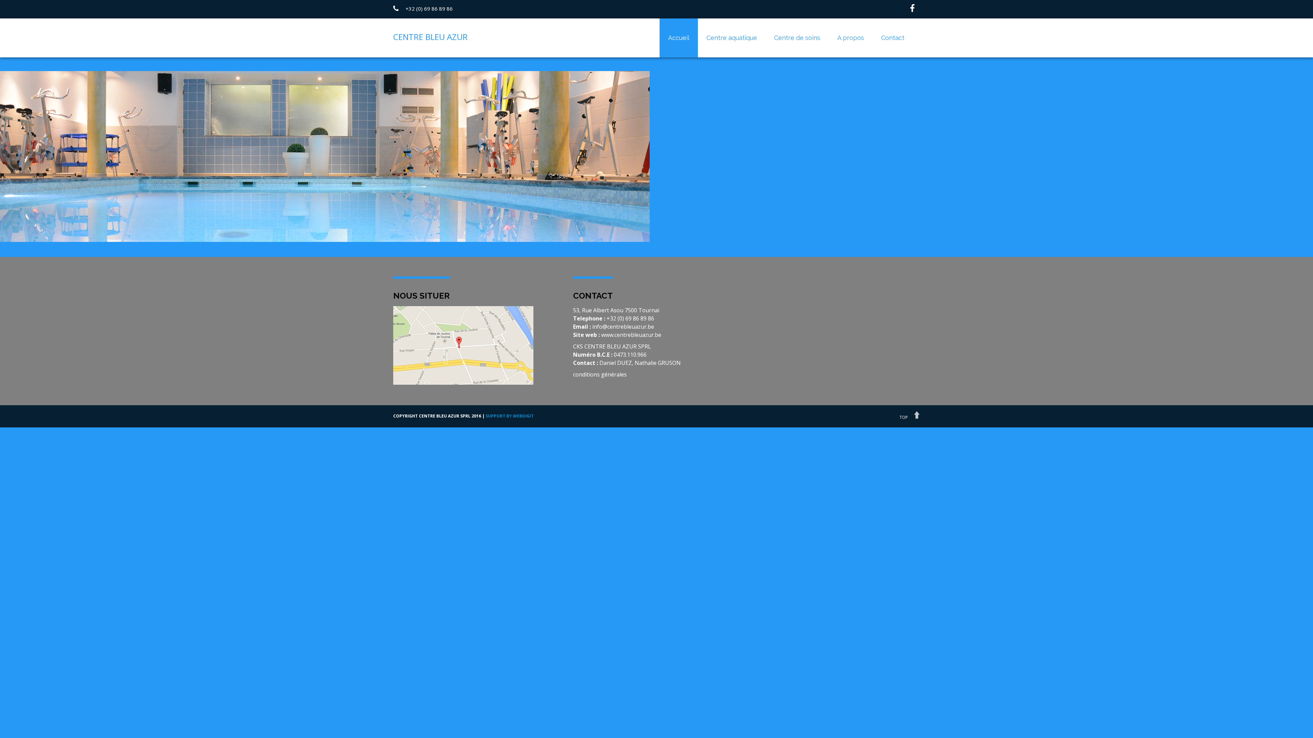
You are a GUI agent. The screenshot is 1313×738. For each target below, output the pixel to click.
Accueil (678, 37)
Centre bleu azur (430, 37)
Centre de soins (797, 37)
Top (904, 417)
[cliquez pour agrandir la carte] (463, 344)
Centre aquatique (731, 37)
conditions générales (600, 374)
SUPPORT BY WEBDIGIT (510, 416)
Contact (892, 37)
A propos (850, 37)
